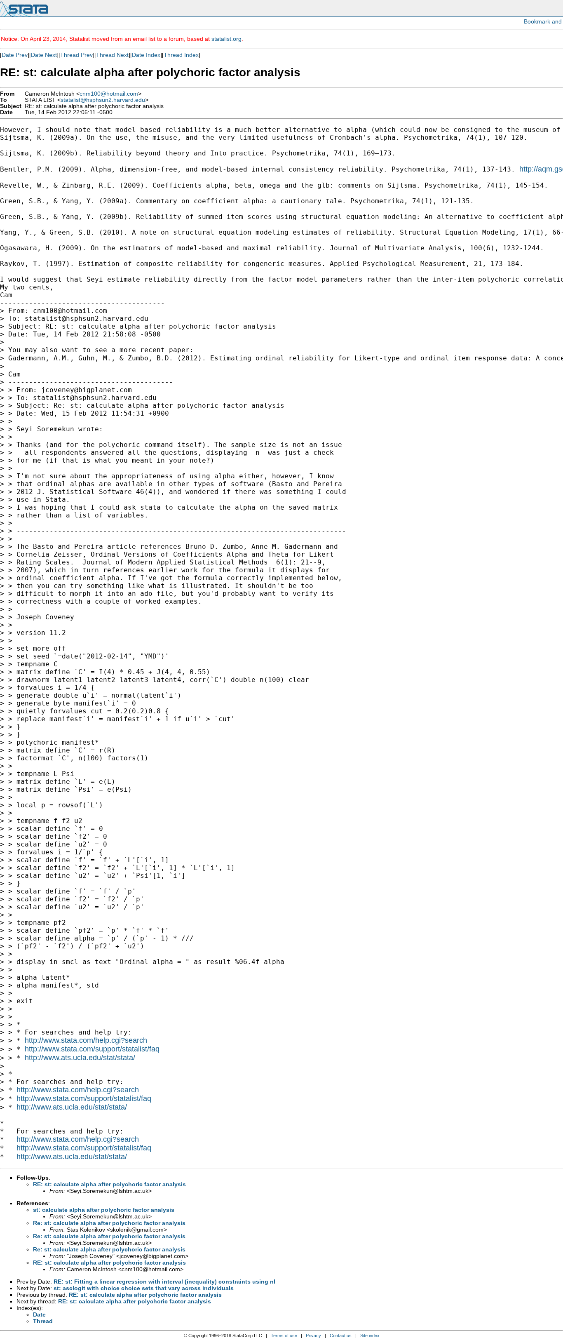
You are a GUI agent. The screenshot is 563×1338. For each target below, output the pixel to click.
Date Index (146, 55)
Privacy (313, 1335)
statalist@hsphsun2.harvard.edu (103, 100)
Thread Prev (76, 55)
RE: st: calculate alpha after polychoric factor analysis (109, 1184)
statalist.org (226, 38)
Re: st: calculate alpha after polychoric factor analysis (109, 1223)
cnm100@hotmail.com (109, 94)
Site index (370, 1335)
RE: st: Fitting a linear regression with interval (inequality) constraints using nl (164, 1281)
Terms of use (284, 1335)
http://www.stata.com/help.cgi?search (86, 1040)
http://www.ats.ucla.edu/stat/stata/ (80, 1057)
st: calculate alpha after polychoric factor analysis (103, 1209)
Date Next (44, 55)
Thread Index (181, 55)
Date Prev (15, 55)
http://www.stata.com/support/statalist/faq (92, 1049)
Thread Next (112, 55)
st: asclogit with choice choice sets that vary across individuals (144, 1288)
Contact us (341, 1335)
